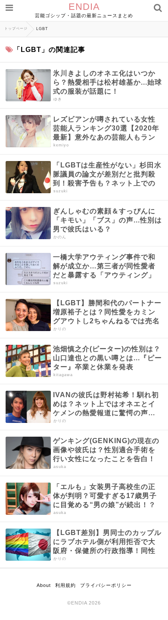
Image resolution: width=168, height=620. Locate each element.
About (44, 585)
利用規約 (65, 585)
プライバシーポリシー (106, 585)
